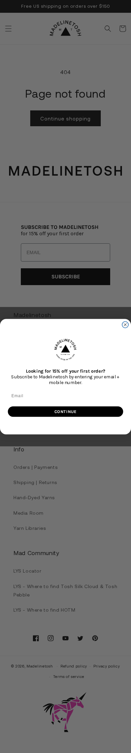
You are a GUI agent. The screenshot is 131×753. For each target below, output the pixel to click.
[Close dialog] (125, 324)
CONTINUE (65, 411)
